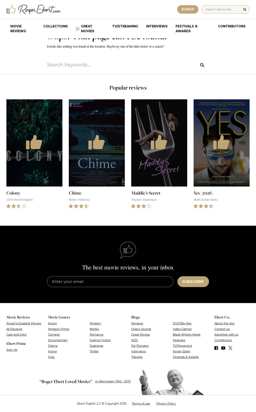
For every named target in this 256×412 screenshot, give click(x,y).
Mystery (95, 323)
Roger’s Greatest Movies (23, 323)
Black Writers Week (186, 334)
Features (179, 340)
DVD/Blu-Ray (182, 323)
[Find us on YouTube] (223, 348)
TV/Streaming (125, 26)
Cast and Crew (16, 334)
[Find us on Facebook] (216, 348)
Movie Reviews (18, 28)
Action (52, 323)
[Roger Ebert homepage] (33, 9)
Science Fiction (100, 340)
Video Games (182, 329)
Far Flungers (140, 346)
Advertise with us (226, 334)
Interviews (157, 26)
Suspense (96, 346)
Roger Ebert (181, 351)
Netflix (94, 329)
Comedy (54, 334)
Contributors (232, 26)
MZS (134, 340)
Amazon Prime (58, 329)
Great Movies (87, 28)
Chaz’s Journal (141, 329)
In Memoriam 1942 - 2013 (113, 381)
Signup (187, 9)
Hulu (51, 357)
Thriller (94, 351)
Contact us (222, 329)
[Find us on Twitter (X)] (230, 348)
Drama (52, 346)
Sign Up (11, 350)
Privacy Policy (166, 403)
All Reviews (14, 329)
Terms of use (141, 403)
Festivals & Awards (186, 28)
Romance (96, 334)
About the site (224, 323)
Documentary (58, 340)
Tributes (136, 357)
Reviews (137, 323)
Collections (55, 26)
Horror (52, 351)
